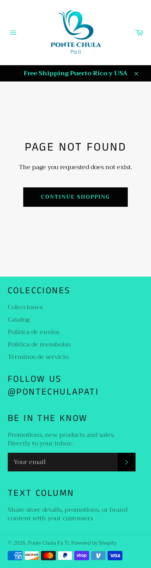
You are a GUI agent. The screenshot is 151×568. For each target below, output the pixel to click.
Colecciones (25, 307)
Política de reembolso (39, 344)
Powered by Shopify (94, 543)
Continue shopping (75, 196)
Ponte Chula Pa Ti (48, 543)
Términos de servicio (38, 357)
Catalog (18, 319)
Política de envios (33, 332)
